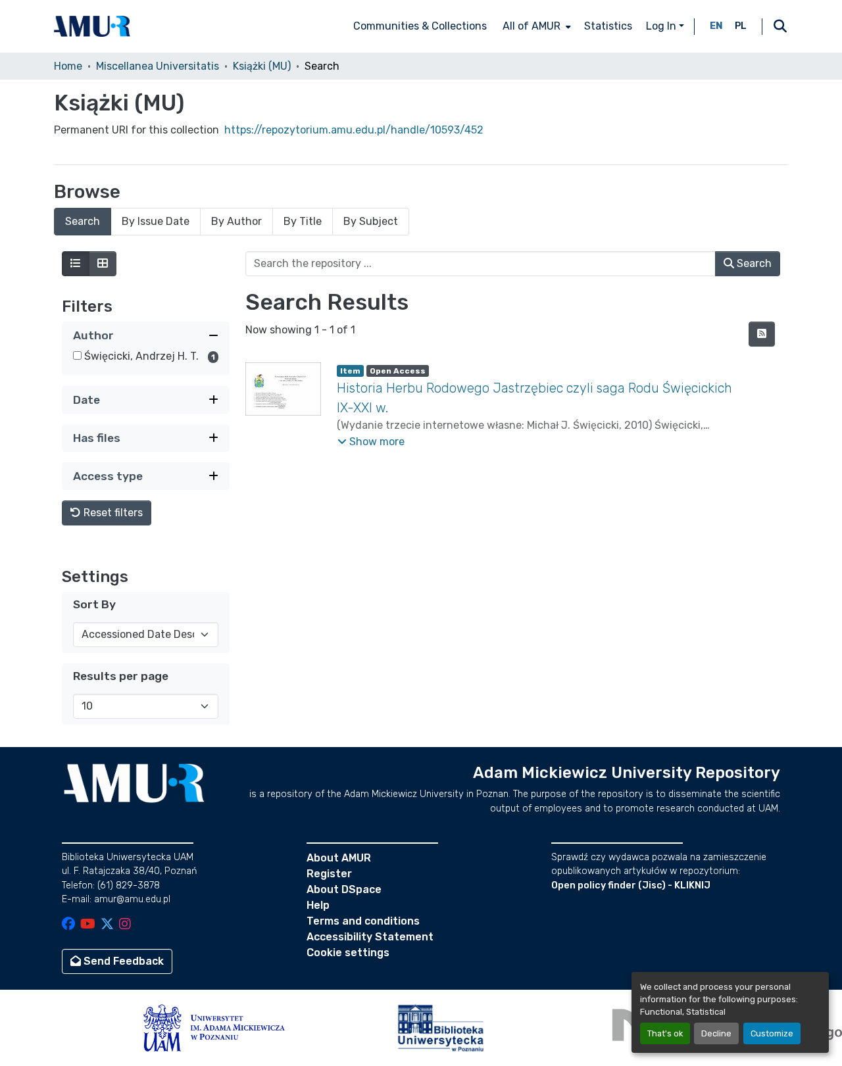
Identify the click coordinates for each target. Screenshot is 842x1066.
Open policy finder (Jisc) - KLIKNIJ (630, 885)
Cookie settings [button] (348, 952)
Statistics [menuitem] (608, 26)
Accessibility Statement (370, 937)
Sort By (94, 604)
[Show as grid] (102, 263)
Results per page (120, 676)
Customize (772, 1033)
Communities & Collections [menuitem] (420, 26)
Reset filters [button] (112, 512)
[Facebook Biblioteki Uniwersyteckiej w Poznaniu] (68, 925)
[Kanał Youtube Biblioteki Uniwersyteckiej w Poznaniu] (87, 925)
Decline (716, 1033)
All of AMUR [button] (531, 26)
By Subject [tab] (370, 221)
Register (329, 873)
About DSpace (344, 889)
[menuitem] (535, 26)
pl (741, 26)
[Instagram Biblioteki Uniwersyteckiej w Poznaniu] (125, 925)
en (716, 26)
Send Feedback (122, 961)
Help (318, 905)
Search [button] (753, 263)
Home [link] (68, 66)
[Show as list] (75, 263)
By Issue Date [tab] (155, 221)
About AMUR (339, 858)
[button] (92, 26)
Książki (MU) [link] (262, 66)
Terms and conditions (363, 921)
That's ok (665, 1033)
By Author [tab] (236, 221)
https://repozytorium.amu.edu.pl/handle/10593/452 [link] (353, 130)
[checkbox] (77, 355)
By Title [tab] (303, 221)
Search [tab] (82, 221)
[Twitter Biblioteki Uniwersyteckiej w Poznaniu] (107, 925)
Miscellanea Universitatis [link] (157, 66)
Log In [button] (662, 26)
